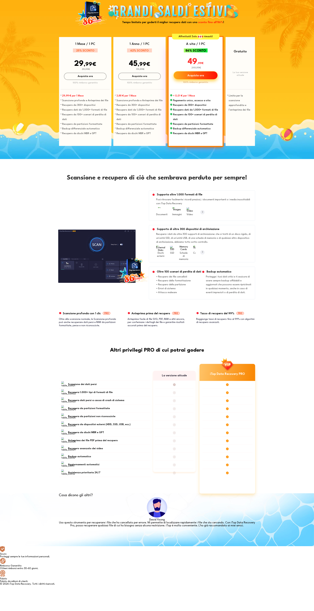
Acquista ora (85, 76)
